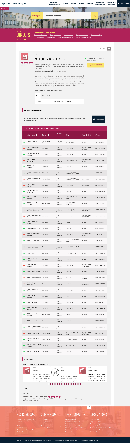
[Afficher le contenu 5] (56, 384)
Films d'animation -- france (62, 101)
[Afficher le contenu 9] (63, 384)
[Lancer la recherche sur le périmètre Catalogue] (94, 15)
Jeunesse (20, 428)
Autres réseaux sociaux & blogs (51, 426)
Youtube (44, 424)
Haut (89, 407)
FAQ (91, 420)
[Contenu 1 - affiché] (48, 384)
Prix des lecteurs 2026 (72, 426)
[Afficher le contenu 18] (79, 384)
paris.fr (19, 440)
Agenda (19, 422)
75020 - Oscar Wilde (33, 352)
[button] (123, 3)
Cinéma (19, 426)
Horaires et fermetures (72, 422)
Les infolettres (45, 428)
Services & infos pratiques (25, 420)
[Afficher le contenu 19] (80, 384)
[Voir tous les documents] (47, 365)
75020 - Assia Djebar (33, 333)
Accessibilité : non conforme (89, 440)
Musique (20, 424)
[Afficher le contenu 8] (61, 384)
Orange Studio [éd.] (48, 71)
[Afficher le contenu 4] (54, 384)
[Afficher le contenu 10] (64, 384)
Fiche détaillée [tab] (46, 96)
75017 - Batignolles (32, 302)
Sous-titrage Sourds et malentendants (48, 90)
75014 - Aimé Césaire (33, 271)
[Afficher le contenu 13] (70, 384)
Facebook (44, 420)
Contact (96, 420)
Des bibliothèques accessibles (100, 424)
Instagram (44, 422)
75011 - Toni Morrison (33, 228)
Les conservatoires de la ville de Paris (66, 440)
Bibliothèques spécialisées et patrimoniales (38, 440)
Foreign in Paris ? (95, 426)
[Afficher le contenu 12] (68, 384)
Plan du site (94, 432)
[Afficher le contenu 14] (71, 384)
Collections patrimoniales (25, 430)
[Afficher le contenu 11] (66, 384)
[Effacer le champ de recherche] (90, 15)
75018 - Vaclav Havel (33, 321)
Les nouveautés (70, 420)
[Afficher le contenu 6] (57, 384)
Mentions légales (95, 430)
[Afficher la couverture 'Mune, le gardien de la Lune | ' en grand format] (24, 56)
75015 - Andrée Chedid (34, 278)
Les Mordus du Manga (72, 430)
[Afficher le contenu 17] (77, 384)
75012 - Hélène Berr (33, 240)
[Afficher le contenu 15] (73, 384)
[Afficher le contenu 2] (50, 384)
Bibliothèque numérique (25, 432)
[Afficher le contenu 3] (52, 384)
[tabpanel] (59, 101)
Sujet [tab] (38, 96)
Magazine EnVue (95, 422)
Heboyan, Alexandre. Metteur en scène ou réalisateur (63, 65)
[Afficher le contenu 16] (75, 384)
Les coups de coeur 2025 (73, 428)
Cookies (92, 428)
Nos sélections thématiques (74, 424)
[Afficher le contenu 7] (59, 384)
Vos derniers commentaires (74, 432)
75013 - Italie (30, 253)
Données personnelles (103, 428)
